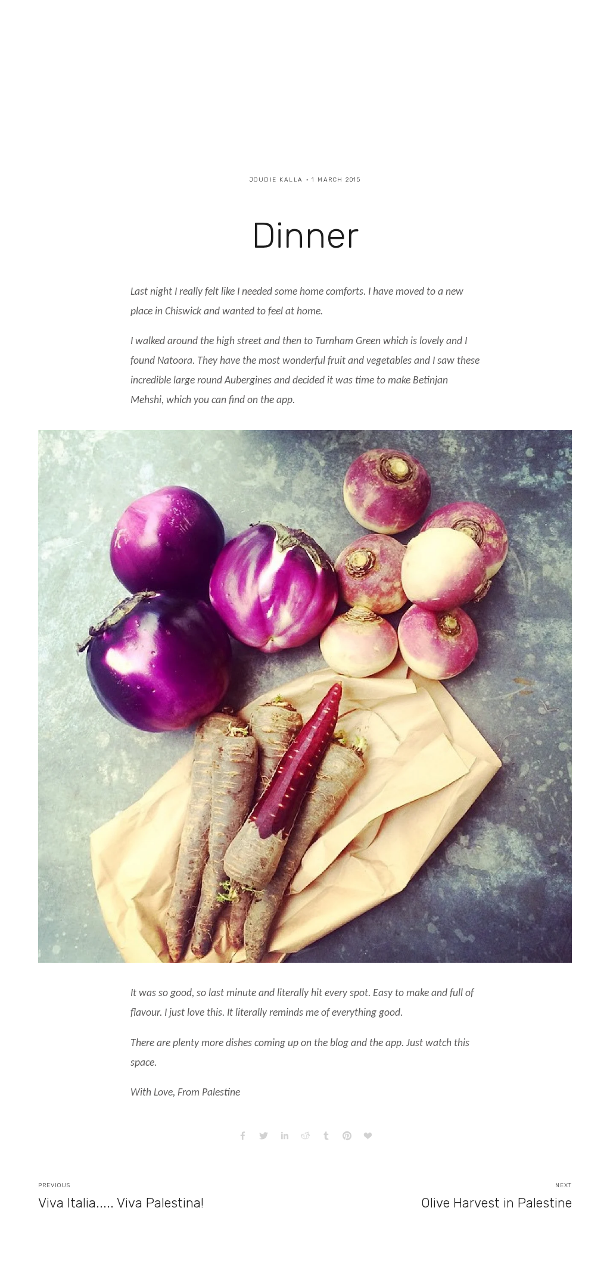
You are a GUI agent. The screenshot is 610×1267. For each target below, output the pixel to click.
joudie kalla (276, 179)
